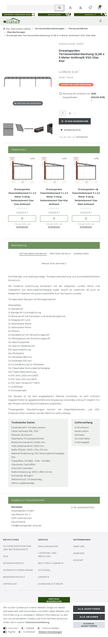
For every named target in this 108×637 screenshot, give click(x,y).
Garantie (43, 577)
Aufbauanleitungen (50, 584)
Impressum (10, 584)
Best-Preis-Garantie (51, 563)
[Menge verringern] (74, 113)
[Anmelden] (71, 8)
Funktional (29, 632)
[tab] (33, 254)
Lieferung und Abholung (47, 555)
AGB (5, 556)
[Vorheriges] (5, 82)
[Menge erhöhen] (69, 113)
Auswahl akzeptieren (89, 624)
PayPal (11, 632)
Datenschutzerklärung (18, 570)
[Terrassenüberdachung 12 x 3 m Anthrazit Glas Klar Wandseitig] (9, 129)
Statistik (30, 628)
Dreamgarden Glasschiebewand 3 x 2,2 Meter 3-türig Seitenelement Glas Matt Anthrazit (86, 196)
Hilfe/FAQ (44, 570)
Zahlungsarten (48, 546)
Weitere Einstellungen (50, 632)
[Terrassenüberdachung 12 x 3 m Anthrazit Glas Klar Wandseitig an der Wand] (40, 129)
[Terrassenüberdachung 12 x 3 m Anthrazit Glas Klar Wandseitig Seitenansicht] (19, 129)
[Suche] (59, 8)
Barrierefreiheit (14, 577)
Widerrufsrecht (13, 563)
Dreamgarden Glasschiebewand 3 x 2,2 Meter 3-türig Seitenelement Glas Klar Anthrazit (54, 196)
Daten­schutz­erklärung (37, 622)
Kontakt (78, 560)
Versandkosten (82, 137)
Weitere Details (60, 253)
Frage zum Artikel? (54, 263)
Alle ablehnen (89, 617)
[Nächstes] (50, 82)
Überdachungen (15, 32)
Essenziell (13, 628)
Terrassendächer (78, 28)
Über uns (79, 546)
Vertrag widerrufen (54, 600)
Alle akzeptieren (89, 609)
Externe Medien (50, 628)
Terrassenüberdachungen (49, 28)
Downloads (81, 253)
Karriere (78, 553)
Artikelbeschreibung (33, 253)
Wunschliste (72, 130)
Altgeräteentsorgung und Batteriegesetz (17, 548)
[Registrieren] (81, 8)
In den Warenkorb (76, 121)
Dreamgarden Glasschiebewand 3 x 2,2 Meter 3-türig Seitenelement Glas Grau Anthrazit (22, 196)
